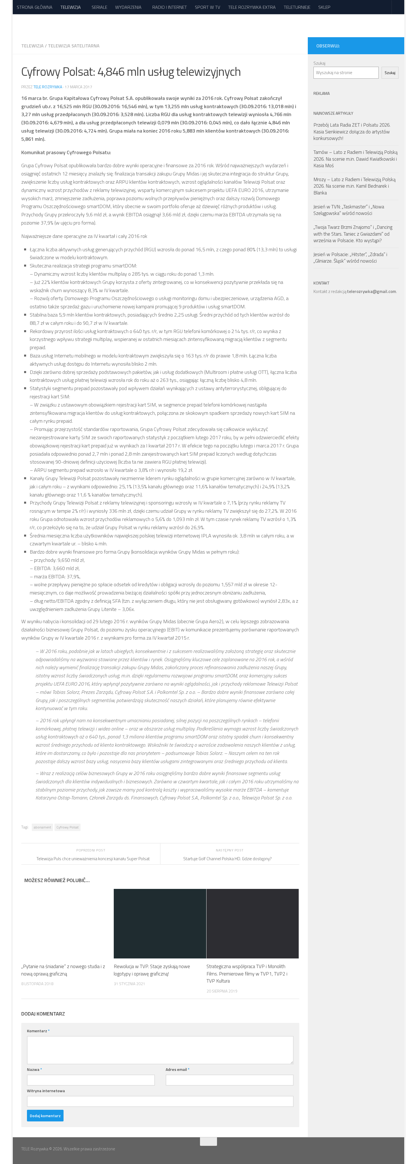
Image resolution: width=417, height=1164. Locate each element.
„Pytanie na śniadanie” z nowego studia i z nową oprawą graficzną (63, 970)
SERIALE (99, 7)
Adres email (177, 1069)
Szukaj (319, 63)
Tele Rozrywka (47, 87)
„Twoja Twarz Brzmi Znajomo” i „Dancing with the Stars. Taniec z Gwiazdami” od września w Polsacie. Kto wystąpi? (352, 233)
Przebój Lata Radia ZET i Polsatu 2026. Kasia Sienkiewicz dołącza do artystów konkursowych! (351, 131)
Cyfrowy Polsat (67, 827)
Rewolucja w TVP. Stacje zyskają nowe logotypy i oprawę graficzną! (152, 970)
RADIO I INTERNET (169, 7)
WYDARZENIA (128, 7)
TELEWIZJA (70, 7)
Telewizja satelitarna (74, 45)
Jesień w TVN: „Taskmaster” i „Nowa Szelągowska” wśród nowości (348, 210)
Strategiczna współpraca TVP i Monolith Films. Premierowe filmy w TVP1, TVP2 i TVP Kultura (247, 974)
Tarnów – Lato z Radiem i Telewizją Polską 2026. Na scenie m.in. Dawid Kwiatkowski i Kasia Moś (355, 158)
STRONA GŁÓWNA (34, 7)
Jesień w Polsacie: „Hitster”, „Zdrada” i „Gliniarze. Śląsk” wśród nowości (350, 258)
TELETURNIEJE (297, 7)
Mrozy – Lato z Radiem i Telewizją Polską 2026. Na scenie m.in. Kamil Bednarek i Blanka (354, 186)
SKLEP (324, 7)
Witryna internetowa (46, 1091)
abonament (42, 827)
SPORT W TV (207, 7)
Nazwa (34, 1069)
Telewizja (32, 45)
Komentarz (38, 1031)
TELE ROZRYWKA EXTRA (252, 7)
